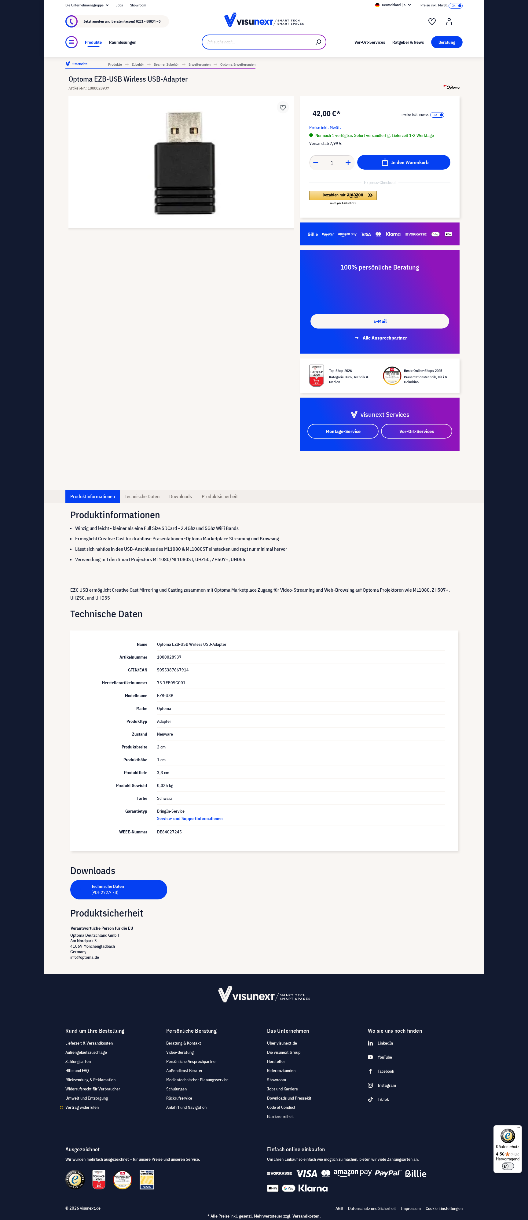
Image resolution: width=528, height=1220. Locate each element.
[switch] (508, 1166)
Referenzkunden (281, 1070)
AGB (339, 1208)
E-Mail (380, 321)
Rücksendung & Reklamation (90, 1079)
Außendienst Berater (184, 1070)
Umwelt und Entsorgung (86, 1098)
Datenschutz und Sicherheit (372, 1208)
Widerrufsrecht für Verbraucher (92, 1089)
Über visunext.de (282, 1043)
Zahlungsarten (78, 1061)
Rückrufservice (179, 1098)
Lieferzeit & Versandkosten (89, 1043)
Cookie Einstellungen (444, 1208)
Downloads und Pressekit (289, 1098)
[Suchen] (318, 42)
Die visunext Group (283, 1052)
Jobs (119, 5)
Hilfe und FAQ (77, 1070)
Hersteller (276, 1061)
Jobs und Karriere (282, 1089)
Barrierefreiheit (280, 1116)
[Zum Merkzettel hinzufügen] (283, 107)
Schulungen (176, 1089)
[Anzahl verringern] (315, 162)
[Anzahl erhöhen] (348, 162)
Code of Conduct (281, 1107)
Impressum (411, 1208)
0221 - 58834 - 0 (148, 21)
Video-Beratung (180, 1052)
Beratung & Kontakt (183, 1043)
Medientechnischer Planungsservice (197, 1079)
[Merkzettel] (432, 21)
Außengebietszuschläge (86, 1052)
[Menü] (71, 42)
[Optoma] (451, 87)
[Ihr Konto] (449, 21)
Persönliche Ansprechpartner (191, 1061)
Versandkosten (306, 1216)
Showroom (138, 5)
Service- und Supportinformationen (190, 818)
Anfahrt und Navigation (186, 1107)
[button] (343, 198)
